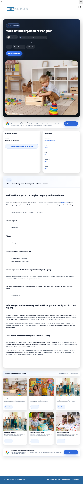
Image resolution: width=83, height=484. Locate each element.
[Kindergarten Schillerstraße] (41, 421)
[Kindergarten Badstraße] (41, 387)
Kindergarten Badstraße (36, 398)
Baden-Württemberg (50, 140)
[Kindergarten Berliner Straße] (68, 387)
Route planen (14, 53)
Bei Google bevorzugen (70, 123)
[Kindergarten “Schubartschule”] (15, 387)
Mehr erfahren (8, 406)
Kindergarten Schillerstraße (37, 432)
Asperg (46, 147)
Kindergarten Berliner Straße (64, 398)
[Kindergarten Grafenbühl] (15, 421)
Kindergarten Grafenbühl (10, 432)
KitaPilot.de (64, 202)
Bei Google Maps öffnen (22, 146)
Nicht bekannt (48, 161)
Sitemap (75, 479)
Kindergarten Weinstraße (63, 432)
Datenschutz (64, 479)
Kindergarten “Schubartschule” (11, 398)
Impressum (52, 479)
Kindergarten (48, 154)
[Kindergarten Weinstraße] (68, 421)
